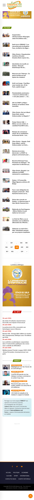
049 (22, 247)
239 (22, 251)
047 (12, 247)
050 (27, 247)
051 (7, 251)
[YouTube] (22, 467)
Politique (16, 472)
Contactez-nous (10, 479)
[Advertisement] (17, 442)
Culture (9, 476)
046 (6, 247)
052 (12, 251)
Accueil (8, 472)
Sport (16, 476)
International (24, 476)
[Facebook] (12, 467)
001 (12, 243)
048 (17, 247)
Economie (25, 472)
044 (21, 243)
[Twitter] (17, 467)
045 (26, 243)
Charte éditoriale (24, 479)
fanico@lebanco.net (17, 410)
